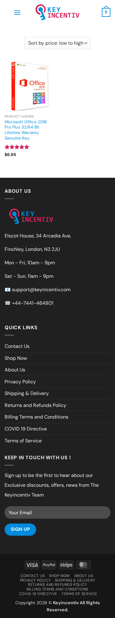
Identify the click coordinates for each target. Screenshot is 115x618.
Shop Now (16, 358)
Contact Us (17, 346)
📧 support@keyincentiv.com (38, 289)
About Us (15, 370)
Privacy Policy (20, 381)
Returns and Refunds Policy (35, 405)
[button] (17, 12)
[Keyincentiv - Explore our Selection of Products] (58, 12)
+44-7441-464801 (32, 303)
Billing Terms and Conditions (36, 417)
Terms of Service (23, 440)
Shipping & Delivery (27, 393)
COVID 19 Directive (26, 429)
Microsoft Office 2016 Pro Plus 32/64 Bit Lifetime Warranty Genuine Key (26, 130)
